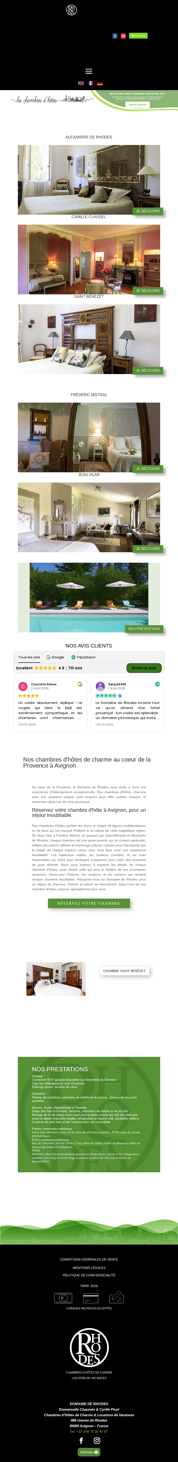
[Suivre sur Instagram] (123, 36)
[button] (55, 657)
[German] (100, 83)
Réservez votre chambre (89, 903)
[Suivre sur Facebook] (115, 36)
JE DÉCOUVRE (148, 211)
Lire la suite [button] (27, 725)
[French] (91, 83)
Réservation (138, 35)
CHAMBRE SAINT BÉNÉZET (124, 971)
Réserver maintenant (137, 105)
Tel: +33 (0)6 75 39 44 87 (89, 1431)
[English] (81, 83)
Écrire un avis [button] (144, 668)
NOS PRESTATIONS (144, 629)
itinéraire (86, 1452)
